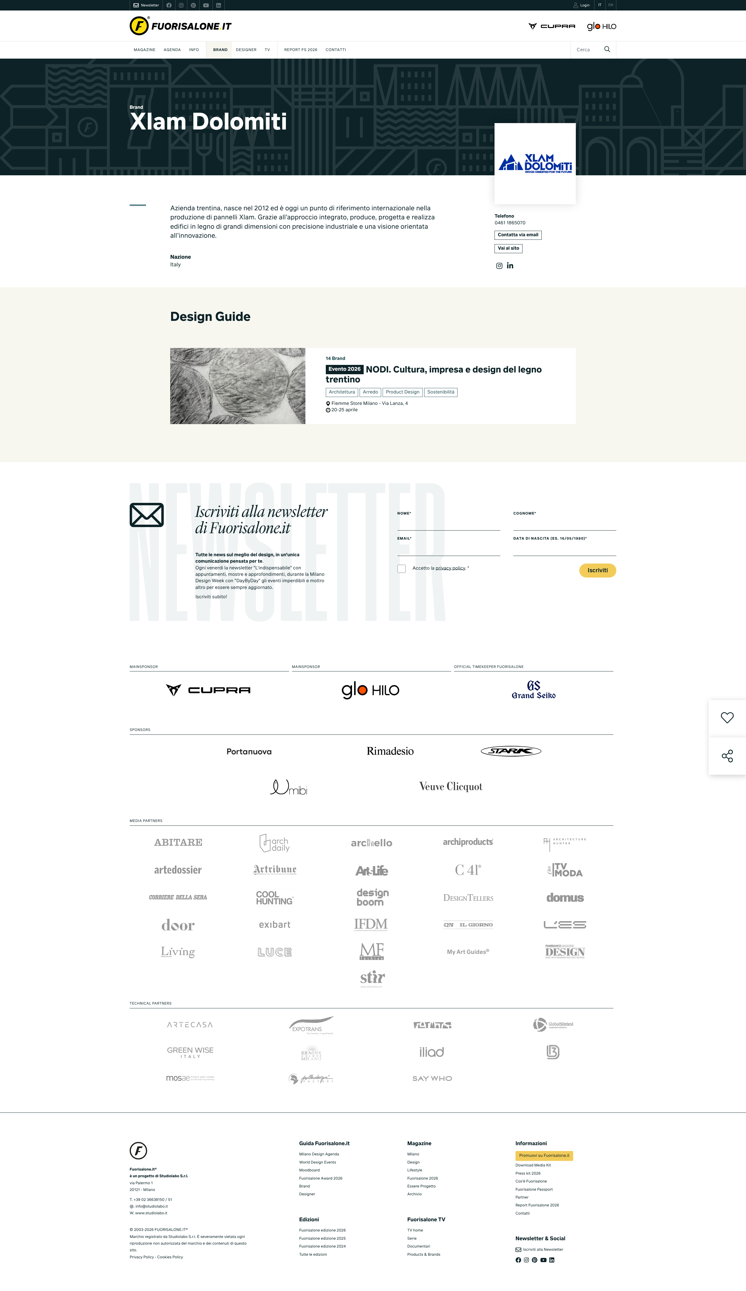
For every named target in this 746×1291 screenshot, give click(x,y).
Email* (404, 538)
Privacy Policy (142, 1257)
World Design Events (317, 1162)
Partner (522, 1197)
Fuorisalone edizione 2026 (322, 1230)
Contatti (336, 50)
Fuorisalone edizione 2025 (322, 1239)
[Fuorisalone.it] (181, 25)
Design (413, 1162)
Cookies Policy (170, 1257)
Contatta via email (518, 235)
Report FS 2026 (301, 50)
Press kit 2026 (528, 1173)
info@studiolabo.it (152, 1206)
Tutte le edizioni (313, 1255)
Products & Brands (423, 1255)
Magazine (145, 50)
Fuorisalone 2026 (422, 1178)
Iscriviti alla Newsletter (542, 1250)
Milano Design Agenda (319, 1154)
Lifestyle (414, 1170)
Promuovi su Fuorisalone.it (544, 1156)
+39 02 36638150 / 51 (152, 1200)
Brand (220, 50)
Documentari (418, 1246)
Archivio (414, 1194)
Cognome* (524, 513)
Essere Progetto (421, 1186)
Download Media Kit (533, 1165)
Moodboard (309, 1170)
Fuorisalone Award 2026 (320, 1178)
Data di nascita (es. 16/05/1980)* (550, 538)
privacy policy (450, 568)
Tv (267, 50)
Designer (246, 50)
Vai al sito (508, 248)
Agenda (172, 50)
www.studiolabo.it (151, 1213)
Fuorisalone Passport (534, 1190)
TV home (415, 1230)
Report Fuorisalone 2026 (537, 1205)
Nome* (404, 513)
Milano (413, 1154)
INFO (194, 50)
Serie (412, 1239)
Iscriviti (598, 570)
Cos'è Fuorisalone (531, 1181)
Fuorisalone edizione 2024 (322, 1246)
